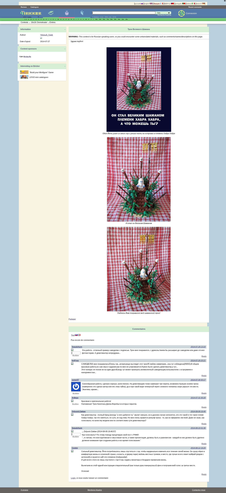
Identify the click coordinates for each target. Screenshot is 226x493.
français (157, 4)
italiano (189, 4)
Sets (51, 13)
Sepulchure (77, 347)
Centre (75, 448)
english (147, 4)
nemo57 (75, 380)
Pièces (82, 13)
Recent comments (195, 7)
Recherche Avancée (164, 15)
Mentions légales (95, 490)
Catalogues (34, 7)
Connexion (191, 13)
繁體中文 (167, 4)
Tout (73, 335)
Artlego (75, 398)
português (178, 4)
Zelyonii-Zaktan (79, 411)
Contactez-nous (198, 490)
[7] (76, 335)
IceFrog (75, 361)
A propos (24, 490)
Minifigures (67, 13)
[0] (79, 335)
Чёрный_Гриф (46, 35)
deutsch (199, 4)
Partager (72, 319)
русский (138, 4)
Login (73, 478)
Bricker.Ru (27, 57)
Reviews (24, 7)
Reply (204, 356)
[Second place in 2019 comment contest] (71, 353)
